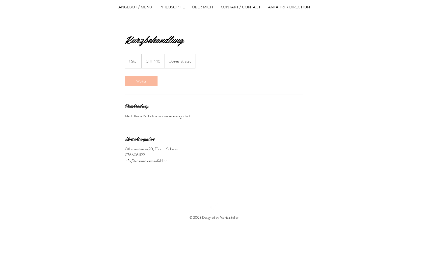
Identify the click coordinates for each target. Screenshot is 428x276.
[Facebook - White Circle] (214, 206)
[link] (141, 81)
